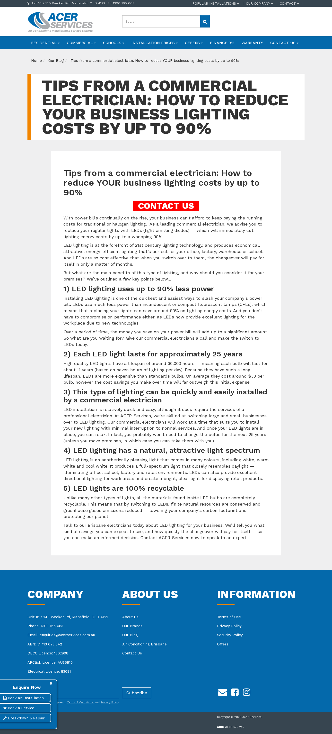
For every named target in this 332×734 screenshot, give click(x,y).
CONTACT (288, 3)
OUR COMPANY (258, 3)
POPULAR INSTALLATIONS (214, 3)
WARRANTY (252, 42)
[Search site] (205, 21)
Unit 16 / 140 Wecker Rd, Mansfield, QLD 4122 (67, 617)
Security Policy (230, 635)
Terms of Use (229, 617)
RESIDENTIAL (44, 42)
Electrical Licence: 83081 (49, 671)
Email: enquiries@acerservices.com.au (61, 635)
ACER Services (174, 537)
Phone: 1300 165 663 (45, 626)
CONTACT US (283, 42)
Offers (222, 644)
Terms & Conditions (80, 702)
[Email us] (222, 691)
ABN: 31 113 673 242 (44, 644)
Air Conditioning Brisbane (144, 644)
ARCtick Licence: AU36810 (50, 662)
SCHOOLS (112, 42)
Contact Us (132, 653)
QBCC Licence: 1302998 (47, 653)
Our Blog (130, 635)
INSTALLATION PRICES (153, 42)
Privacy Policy (229, 626)
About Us (130, 617)
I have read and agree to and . (76, 702)
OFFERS (193, 42)
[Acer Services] (60, 21)
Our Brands (132, 626)
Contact (149, 537)
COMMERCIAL (80, 42)
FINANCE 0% (222, 42)
